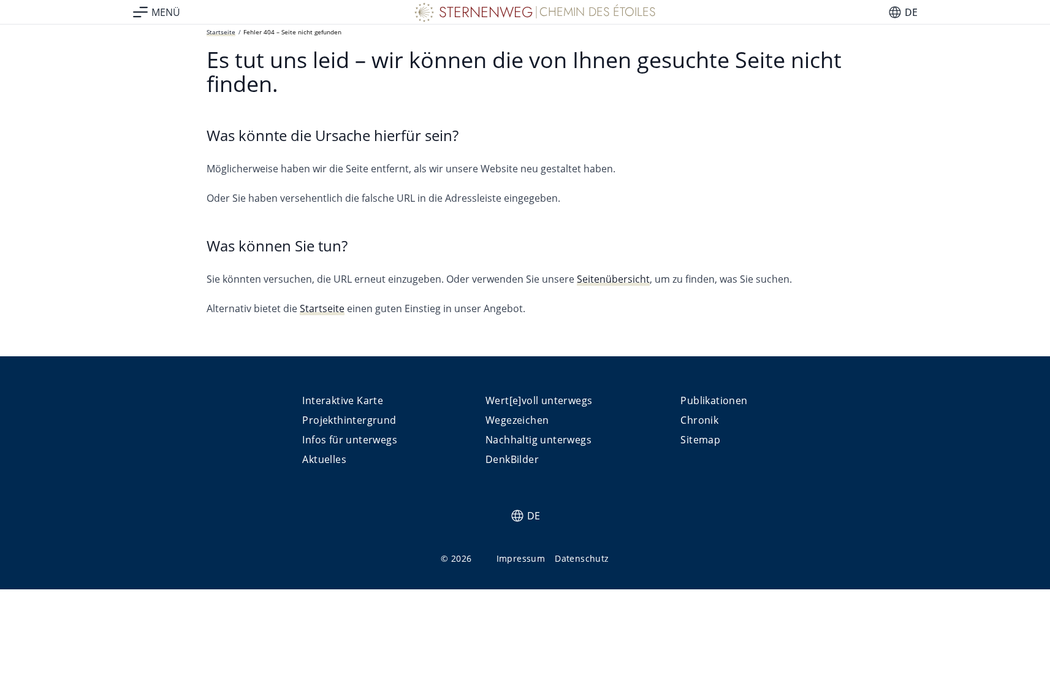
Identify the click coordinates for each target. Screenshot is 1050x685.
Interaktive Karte (342, 400)
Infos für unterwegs (349, 439)
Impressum (521, 558)
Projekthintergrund (349, 420)
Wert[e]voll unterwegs (538, 400)
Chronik (699, 420)
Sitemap (700, 439)
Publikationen (713, 400)
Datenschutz (582, 558)
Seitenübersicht (613, 279)
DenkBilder (512, 459)
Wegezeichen (517, 420)
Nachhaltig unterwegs (538, 439)
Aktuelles (324, 459)
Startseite (221, 32)
